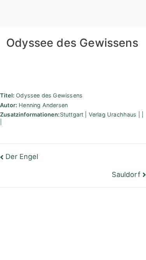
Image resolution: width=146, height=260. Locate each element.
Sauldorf (126, 174)
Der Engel (21, 156)
